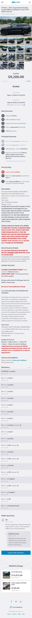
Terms (9, 614)
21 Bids (28, 81)
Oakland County (15, 119)
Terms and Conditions (20, 360)
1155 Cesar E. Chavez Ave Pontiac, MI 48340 (18, 182)
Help (19, 614)
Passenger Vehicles (20, 123)
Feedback (17, 607)
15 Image (27, 34)
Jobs (23, 614)
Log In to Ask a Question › (16, 553)
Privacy (14, 614)
